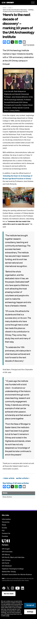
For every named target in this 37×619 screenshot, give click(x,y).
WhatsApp (16, 42)
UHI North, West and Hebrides (13, 557)
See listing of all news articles (16, 483)
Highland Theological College (13, 569)
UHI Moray (6, 554)
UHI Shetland (7, 566)
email (24, 42)
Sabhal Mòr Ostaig (9, 571)
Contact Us (6, 533)
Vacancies (5, 522)
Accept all (30, 605)
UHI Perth (5, 563)
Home (4, 8)
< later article (9, 478)
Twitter (8, 588)
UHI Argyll (5, 549)
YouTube (17, 588)
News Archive (7, 497)
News (9, 8)
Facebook (5, 42)
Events (4, 528)
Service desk (9, 594)
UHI (3, 578)
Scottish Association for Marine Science (17, 574)
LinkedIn (20, 42)
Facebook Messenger (9, 42)
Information (6, 519)
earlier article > (22, 478)
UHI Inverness (7, 551)
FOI (3, 530)
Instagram (12, 588)
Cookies (5, 536)
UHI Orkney (6, 560)
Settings (30, 612)
